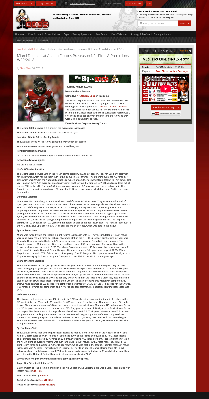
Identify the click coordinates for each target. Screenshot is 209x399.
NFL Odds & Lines (86, 95)
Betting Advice (161, 34)
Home (18, 34)
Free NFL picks (45, 380)
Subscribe (184, 23)
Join (149, 3)
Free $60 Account (24, 3)
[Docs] (32, 19)
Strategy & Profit (139, 34)
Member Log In (134, 3)
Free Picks (33, 34)
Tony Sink (25, 68)
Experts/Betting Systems (76, 34)
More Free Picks (181, 50)
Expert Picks (51, 34)
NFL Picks (34, 48)
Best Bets (100, 34)
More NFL (43, 40)
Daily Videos (117, 34)
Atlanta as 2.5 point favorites (112, 106)
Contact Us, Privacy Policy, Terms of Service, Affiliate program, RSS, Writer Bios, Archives (123, 395)
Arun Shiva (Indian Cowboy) (172, 71)
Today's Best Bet (46, 3)
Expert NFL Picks (46, 384)
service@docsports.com (82, 3)
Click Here (37, 370)
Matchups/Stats (25, 40)
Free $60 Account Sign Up (166, 107)
